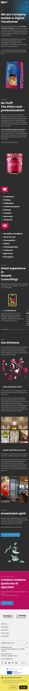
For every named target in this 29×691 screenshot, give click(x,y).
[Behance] (16, 663)
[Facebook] (2, 663)
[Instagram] (13, 663)
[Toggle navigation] (26, 3)
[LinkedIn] (5, 663)
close (26, 677)
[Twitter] (9, 663)
